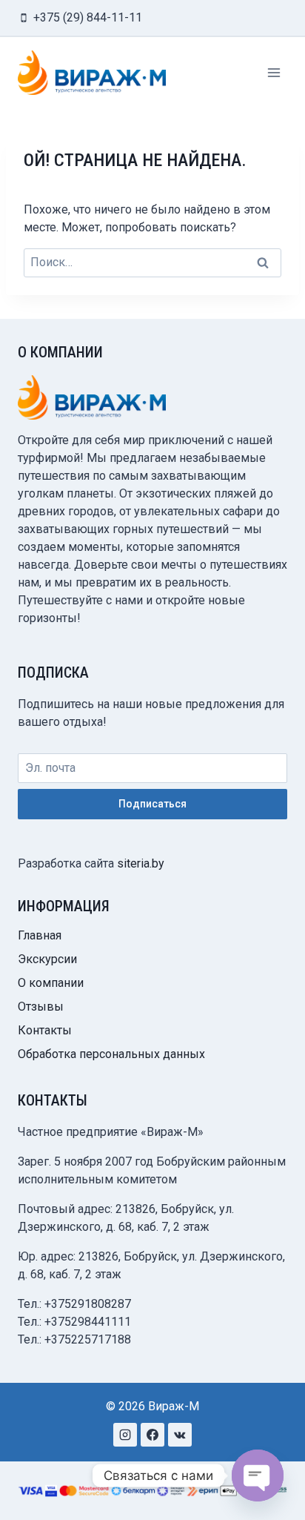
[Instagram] (125, 1435)
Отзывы (41, 1006)
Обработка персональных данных (111, 1054)
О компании (51, 983)
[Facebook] (152, 1435)
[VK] (180, 1435)
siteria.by (140, 863)
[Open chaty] (258, 1475)
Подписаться (152, 804)
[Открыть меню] (273, 72)
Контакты (45, 1030)
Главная (39, 935)
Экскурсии (47, 959)
